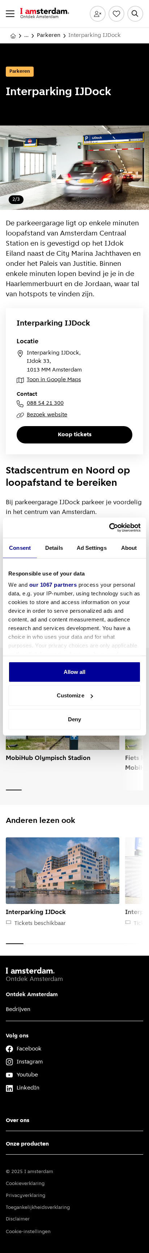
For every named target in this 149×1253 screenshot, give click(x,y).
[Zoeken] (135, 14)
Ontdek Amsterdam (32, 995)
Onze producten (27, 1144)
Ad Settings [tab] (92, 547)
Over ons (17, 1121)
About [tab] (129, 547)
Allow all (75, 671)
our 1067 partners (53, 585)
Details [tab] (54, 547)
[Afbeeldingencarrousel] (74, 168)
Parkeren (48, 35)
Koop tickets (74, 435)
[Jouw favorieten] (116, 14)
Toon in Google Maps (54, 380)
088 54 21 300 (45, 403)
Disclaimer (18, 1219)
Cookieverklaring (25, 1183)
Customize (70, 695)
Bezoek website (47, 415)
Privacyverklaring (25, 1195)
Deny (74, 719)
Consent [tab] (20, 547)
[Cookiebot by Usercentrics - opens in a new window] (109, 527)
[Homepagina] (13, 36)
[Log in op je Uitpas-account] (98, 14)
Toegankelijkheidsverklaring (38, 1207)
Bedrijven (18, 1009)
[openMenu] (10, 13)
